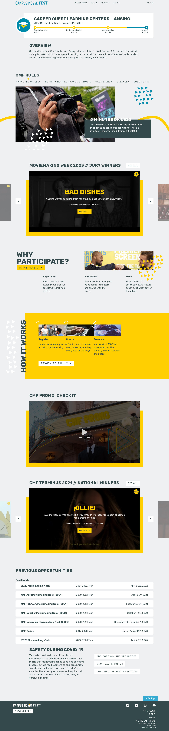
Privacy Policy (151, 725)
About (116, 3)
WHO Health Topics (109, 664)
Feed (152, 714)
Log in (150, 3)
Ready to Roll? (54, 363)
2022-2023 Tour (84, 640)
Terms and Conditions (148, 727)
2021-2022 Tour (84, 585)
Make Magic (29, 267)
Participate (81, 3)
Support (105, 3)
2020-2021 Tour (84, 594)
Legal (151, 717)
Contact (149, 711)
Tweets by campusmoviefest (63, 705)
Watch (94, 3)
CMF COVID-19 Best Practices (116, 671)
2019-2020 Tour (84, 631)
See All (133, 165)
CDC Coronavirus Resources (116, 656)
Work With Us (145, 720)
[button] (18, 201)
